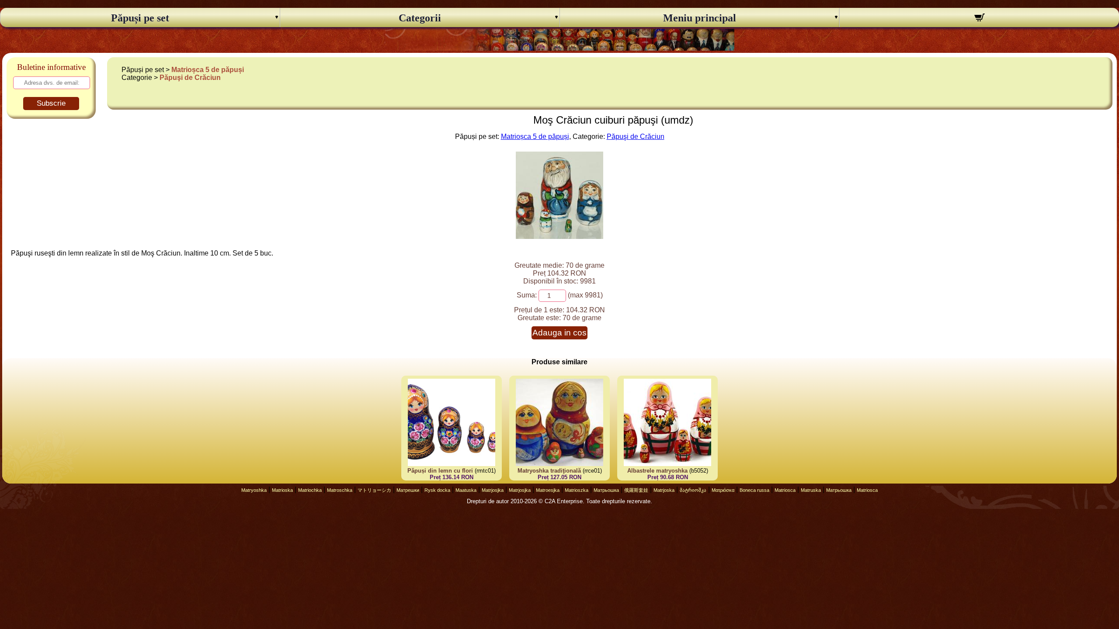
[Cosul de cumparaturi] (979, 18)
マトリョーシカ (374, 490)
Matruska (811, 490)
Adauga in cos (559, 332)
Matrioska (282, 490)
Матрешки (407, 490)
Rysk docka (437, 490)
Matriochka (310, 490)
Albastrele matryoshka (657, 470)
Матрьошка (606, 490)
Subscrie (51, 103)
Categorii (420, 18)
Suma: (527, 295)
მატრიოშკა (693, 490)
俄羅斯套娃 (636, 490)
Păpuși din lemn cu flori (441, 470)
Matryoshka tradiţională (549, 470)
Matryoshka (254, 490)
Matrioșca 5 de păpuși (207, 69)
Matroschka (339, 490)
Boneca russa (754, 490)
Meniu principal (699, 18)
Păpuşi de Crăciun (190, 77)
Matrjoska (663, 490)
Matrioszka (576, 490)
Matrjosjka (493, 490)
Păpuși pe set (140, 18)
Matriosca (785, 490)
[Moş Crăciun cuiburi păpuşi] (559, 236)
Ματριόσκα (723, 490)
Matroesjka (548, 490)
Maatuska (465, 490)
